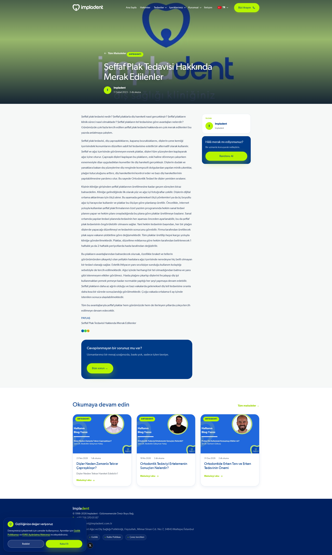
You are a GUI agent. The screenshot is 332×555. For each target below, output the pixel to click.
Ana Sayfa (131, 7)
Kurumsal (193, 7)
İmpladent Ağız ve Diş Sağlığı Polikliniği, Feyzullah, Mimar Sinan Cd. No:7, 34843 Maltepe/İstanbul (135, 529)
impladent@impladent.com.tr (94, 523)
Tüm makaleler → (248, 405)
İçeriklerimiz (176, 7)
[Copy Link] (88, 331)
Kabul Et (64, 544)
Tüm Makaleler (117, 53)
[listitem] (90, 545)
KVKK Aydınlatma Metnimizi (36, 534)
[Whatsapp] (85, 331)
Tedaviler (159, 7)
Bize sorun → (100, 368)
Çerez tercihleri (137, 537)
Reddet (26, 544)
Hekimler (145, 7)
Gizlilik (94, 537)
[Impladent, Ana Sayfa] (88, 7)
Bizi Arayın (244, 7)
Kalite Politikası (114, 537)
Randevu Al (226, 156)
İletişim (208, 7)
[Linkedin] (82, 331)
